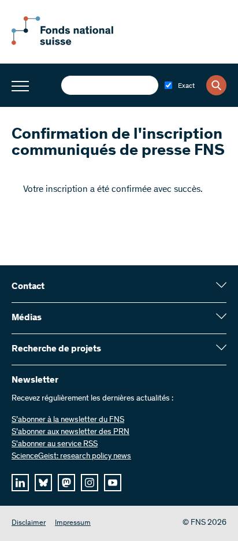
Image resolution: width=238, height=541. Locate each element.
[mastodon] (66, 482)
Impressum (73, 523)
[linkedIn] (20, 482)
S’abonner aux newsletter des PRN (70, 432)
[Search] (216, 85)
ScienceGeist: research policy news (71, 457)
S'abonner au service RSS (55, 444)
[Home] (75, 42)
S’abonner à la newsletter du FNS (68, 420)
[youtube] (112, 482)
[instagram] (89, 482)
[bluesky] (43, 482)
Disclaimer (29, 523)
